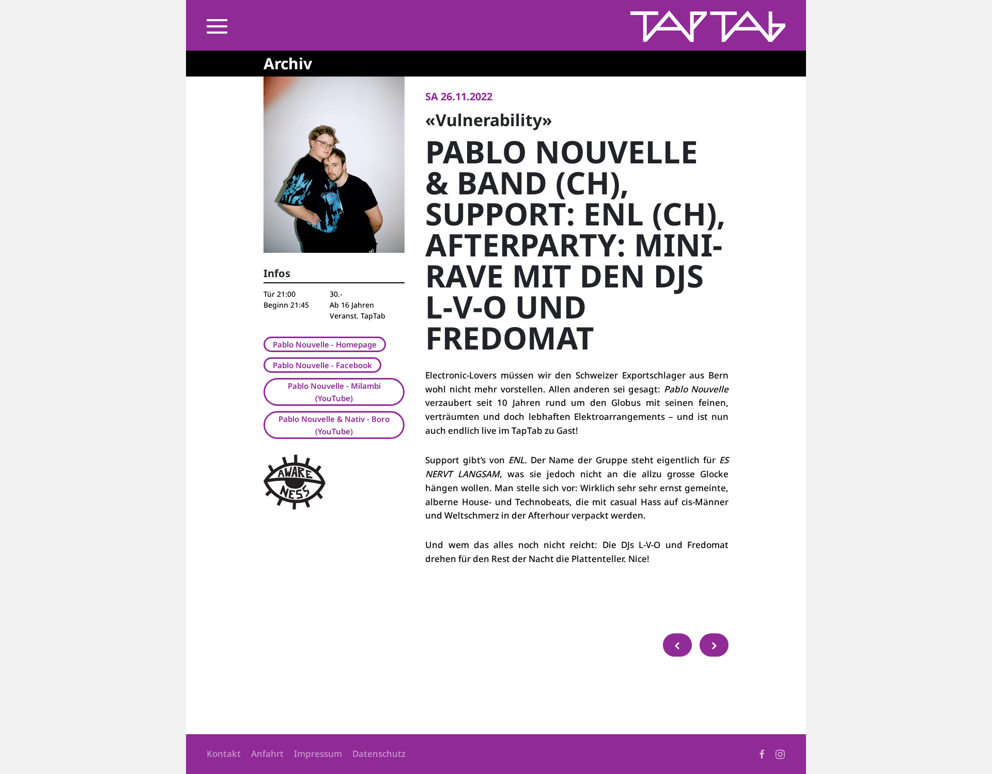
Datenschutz (379, 754)
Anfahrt (267, 754)
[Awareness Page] (295, 481)
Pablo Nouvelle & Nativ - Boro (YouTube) (334, 425)
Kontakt (224, 754)
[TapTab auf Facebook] (762, 754)
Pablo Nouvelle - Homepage (325, 344)
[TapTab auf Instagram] (780, 754)
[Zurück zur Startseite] (707, 26)
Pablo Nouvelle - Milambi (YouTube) (334, 392)
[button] (217, 26)
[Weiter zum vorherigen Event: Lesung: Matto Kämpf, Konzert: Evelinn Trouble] (677, 645)
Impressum (318, 754)
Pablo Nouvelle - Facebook (322, 365)
